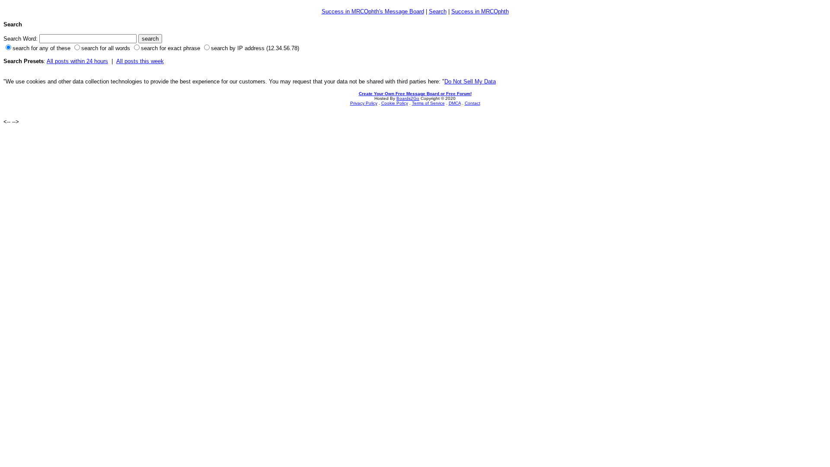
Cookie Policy (394, 103)
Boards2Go (407, 98)
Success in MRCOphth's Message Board (373, 11)
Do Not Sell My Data (470, 81)
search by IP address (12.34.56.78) (255, 48)
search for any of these (41, 48)
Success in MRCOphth (480, 11)
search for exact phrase (170, 48)
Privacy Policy (363, 103)
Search (438, 11)
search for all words (105, 48)
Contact (472, 103)
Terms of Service (428, 103)
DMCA (455, 103)
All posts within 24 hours (77, 61)
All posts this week (140, 61)
